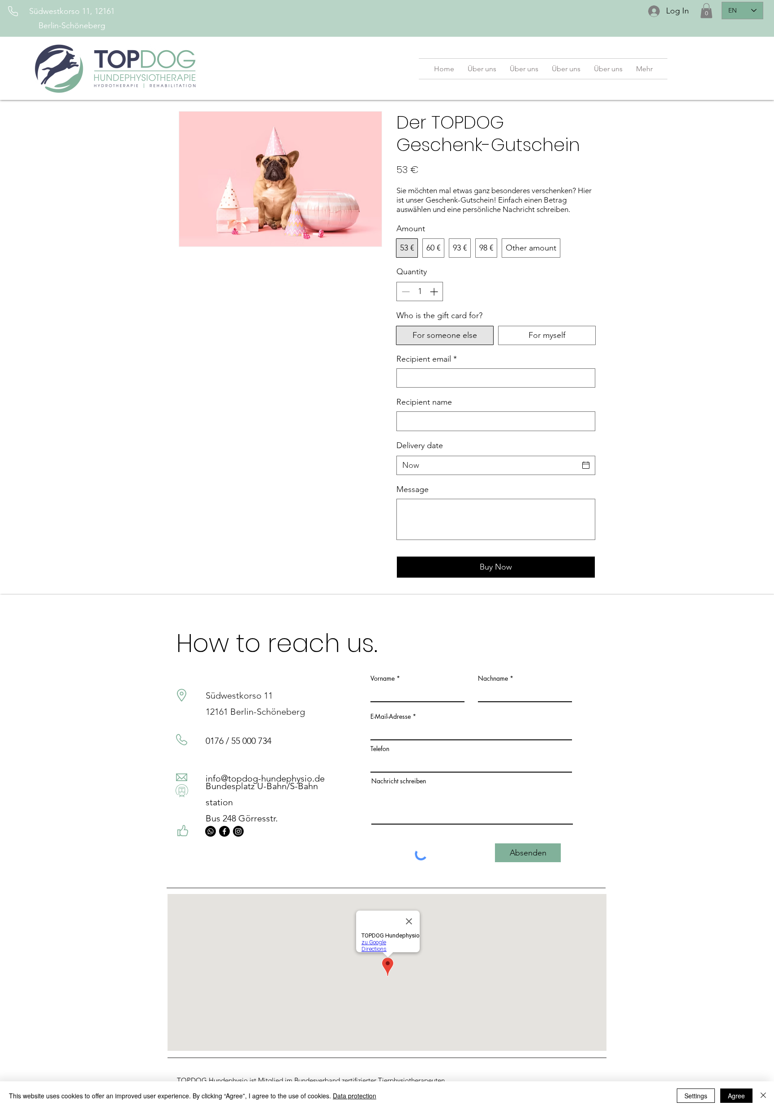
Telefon (379, 749)
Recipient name (424, 402)
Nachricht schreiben (398, 781)
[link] (706, 10)
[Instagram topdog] (238, 831)
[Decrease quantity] (405, 291)
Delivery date (419, 445)
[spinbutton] (420, 291)
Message (412, 489)
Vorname (382, 678)
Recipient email (426, 359)
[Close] (763, 1095)
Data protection (354, 1095)
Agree (736, 1095)
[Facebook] (224, 831)
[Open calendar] (585, 465)
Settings (695, 1095)
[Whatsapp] (210, 831)
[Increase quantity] (435, 291)
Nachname (493, 678)
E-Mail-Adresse (390, 716)
